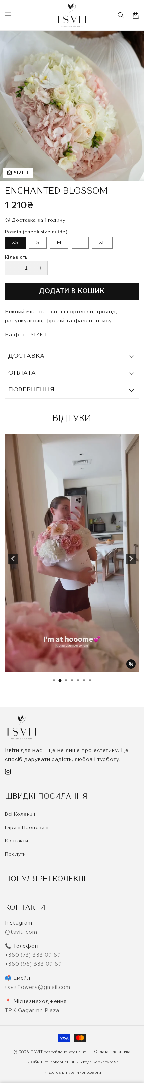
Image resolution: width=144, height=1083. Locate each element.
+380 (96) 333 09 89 (33, 964)
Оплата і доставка (112, 1052)
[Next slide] (131, 559)
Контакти (16, 841)
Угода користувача (99, 1062)
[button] (121, 15)
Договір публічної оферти (75, 1073)
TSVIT (37, 1052)
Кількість (16, 257)
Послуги (15, 854)
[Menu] (8, 15)
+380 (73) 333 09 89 (33, 955)
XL (102, 242)
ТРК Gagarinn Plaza (32, 1010)
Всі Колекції (20, 814)
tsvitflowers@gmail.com (37, 987)
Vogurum (78, 1052)
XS (15, 242)
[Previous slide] (13, 559)
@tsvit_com (21, 932)
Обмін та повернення (52, 1062)
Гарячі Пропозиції (27, 827)
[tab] (54, 680)
